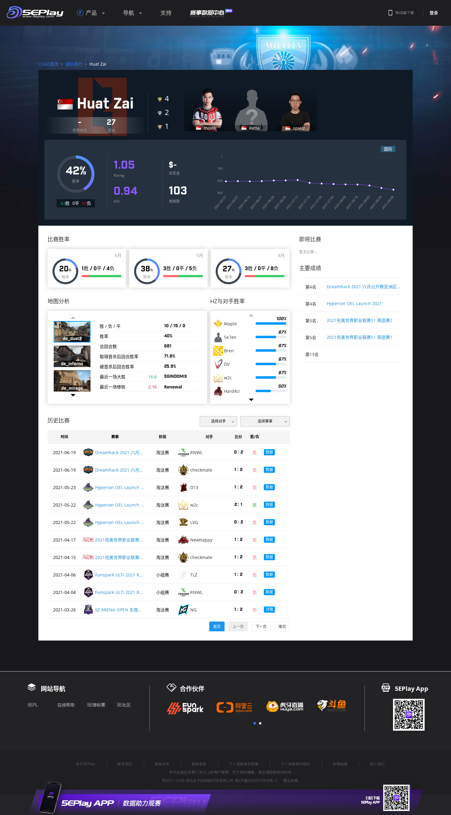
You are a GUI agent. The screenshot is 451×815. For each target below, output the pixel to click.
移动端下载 (404, 12)
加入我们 (377, 764)
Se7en (230, 337)
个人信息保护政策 (243, 764)
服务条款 (199, 764)
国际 (388, 149)
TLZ (193, 575)
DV (226, 364)
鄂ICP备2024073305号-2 (256, 780)
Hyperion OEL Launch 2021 (354, 303)
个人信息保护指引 (295, 764)
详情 (269, 609)
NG (193, 610)
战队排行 (74, 64)
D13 (194, 487)
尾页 (282, 626)
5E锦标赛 (96, 705)
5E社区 (124, 705)
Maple (230, 323)
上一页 (238, 626)
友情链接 (340, 764)
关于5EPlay (85, 764)
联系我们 (125, 764)
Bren (229, 350)
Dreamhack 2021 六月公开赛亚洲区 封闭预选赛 (363, 286)
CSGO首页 (48, 64)
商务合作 (162, 764)
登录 (434, 13)
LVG (194, 522)
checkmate (201, 470)
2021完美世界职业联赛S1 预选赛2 (359, 320)
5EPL (33, 705)
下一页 (261, 626)
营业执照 (290, 780)
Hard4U (232, 391)
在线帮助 (66, 705)
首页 (217, 626)
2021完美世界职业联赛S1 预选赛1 (359, 337)
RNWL (196, 452)
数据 (269, 452)
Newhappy (201, 540)
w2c (228, 377)
